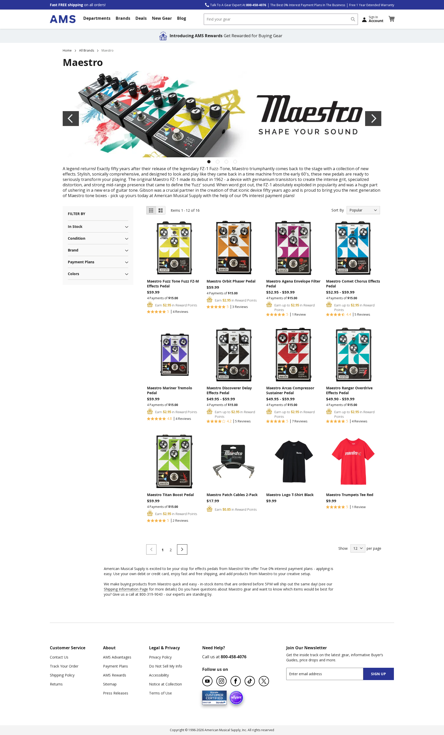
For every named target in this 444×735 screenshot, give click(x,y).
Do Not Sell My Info (165, 666)
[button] (391, 19)
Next (373, 118)
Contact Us (59, 657)
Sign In (376, 19)
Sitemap (110, 684)
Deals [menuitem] (141, 18)
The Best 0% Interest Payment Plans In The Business (307, 5)
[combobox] (281, 19)
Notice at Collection (165, 684)
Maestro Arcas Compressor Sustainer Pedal (290, 390)
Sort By (337, 210)
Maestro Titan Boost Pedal (170, 494)
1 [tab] (209, 161)
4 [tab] (235, 161)
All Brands (86, 50)
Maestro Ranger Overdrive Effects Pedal (349, 390)
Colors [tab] (73, 273)
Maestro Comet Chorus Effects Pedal (353, 283)
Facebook (235, 681)
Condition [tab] (76, 238)
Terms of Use (160, 693)
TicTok (250, 681)
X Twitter (264, 681)
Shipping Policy (62, 675)
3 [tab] (226, 161)
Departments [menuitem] (96, 18)
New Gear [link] (162, 18)
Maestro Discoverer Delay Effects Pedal (229, 390)
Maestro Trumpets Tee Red (349, 494)
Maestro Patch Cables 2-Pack (232, 494)
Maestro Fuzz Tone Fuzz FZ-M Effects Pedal (173, 283)
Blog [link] (181, 18)
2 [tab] (217, 161)
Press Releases (115, 693)
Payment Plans (115, 666)
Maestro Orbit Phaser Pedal (231, 281)
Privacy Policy (160, 657)
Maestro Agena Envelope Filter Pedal (293, 283)
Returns (56, 684)
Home (67, 50)
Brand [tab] (73, 250)
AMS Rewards (114, 675)
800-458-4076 (233, 657)
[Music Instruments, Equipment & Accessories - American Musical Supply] (63, 19)
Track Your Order (64, 666)
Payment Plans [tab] (81, 261)
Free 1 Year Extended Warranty (371, 5)
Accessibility (159, 675)
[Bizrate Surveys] (219, 702)
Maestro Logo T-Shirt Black (290, 494)
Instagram (221, 681)
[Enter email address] (329, 673)
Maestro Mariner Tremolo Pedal (169, 390)
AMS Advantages (117, 657)
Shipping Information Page (126, 589)
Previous (71, 118)
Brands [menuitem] (123, 18)
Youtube (207, 681)
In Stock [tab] (75, 226)
